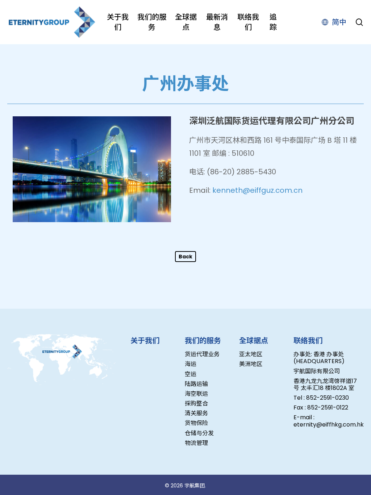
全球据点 (253, 341)
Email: (199, 190)
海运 (190, 364)
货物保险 (196, 423)
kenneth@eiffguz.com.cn (257, 190)
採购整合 (196, 403)
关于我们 (144, 341)
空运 (190, 374)
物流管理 (196, 443)
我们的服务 (203, 341)
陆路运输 (196, 383)
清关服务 (196, 413)
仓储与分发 (199, 433)
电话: (197, 172)
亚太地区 (250, 354)
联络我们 (307, 341)
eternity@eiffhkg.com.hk (328, 424)
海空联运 (196, 393)
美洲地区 (250, 364)
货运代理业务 (202, 354)
